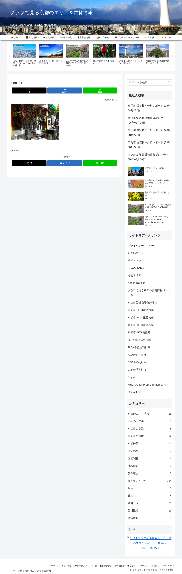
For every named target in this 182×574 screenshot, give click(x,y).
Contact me (134, 392)
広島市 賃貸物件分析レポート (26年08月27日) (149, 145)
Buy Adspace (135, 377)
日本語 (16, 150)
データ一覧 (92, 566)
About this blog (136, 282)
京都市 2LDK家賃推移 (141, 310)
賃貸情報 (67, 566)
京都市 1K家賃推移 (139, 332)
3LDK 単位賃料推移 (139, 339)
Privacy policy (136, 267)
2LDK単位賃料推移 (139, 347)
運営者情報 (134, 275)
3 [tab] (95, 72)
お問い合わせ (136, 253)
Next (172, 56)
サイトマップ (136, 260)
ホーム (56, 566)
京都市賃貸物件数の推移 (142, 302)
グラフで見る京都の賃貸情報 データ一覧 (149, 293)
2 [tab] (91, 72)
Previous (9, 56)
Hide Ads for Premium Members (147, 384)
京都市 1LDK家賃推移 (141, 324)
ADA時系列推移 (137, 354)
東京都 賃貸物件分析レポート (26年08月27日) (149, 132)
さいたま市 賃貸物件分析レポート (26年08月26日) (148, 157)
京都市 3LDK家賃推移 (141, 317)
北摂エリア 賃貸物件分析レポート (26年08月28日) (148, 120)
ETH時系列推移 (137, 369)
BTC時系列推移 (137, 362)
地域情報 (80, 566)
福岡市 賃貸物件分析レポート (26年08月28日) (149, 108)
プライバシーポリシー (141, 245)
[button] (169, 82)
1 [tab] (87, 72)
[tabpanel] (24, 55)
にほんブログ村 (149, 547)
